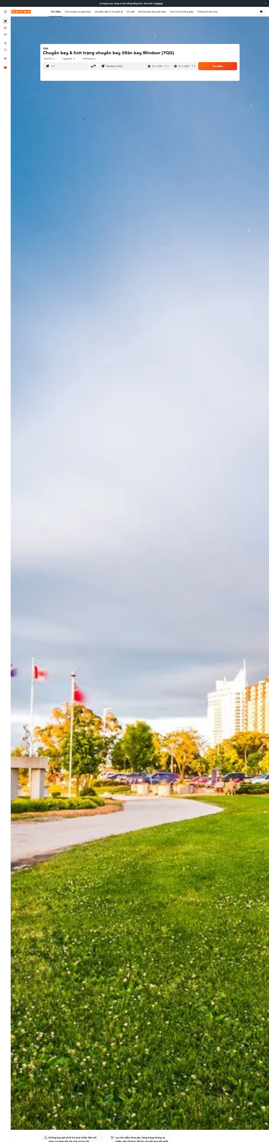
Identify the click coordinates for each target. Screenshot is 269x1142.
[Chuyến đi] (5, 59)
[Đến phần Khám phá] (5, 43)
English (159, 3)
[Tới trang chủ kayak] (21, 12)
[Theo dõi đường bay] (5, 50)
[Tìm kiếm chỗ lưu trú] (5, 28)
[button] (265, 3)
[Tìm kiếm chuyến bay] (5, 21)
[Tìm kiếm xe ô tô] (5, 34)
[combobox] (49, 58)
